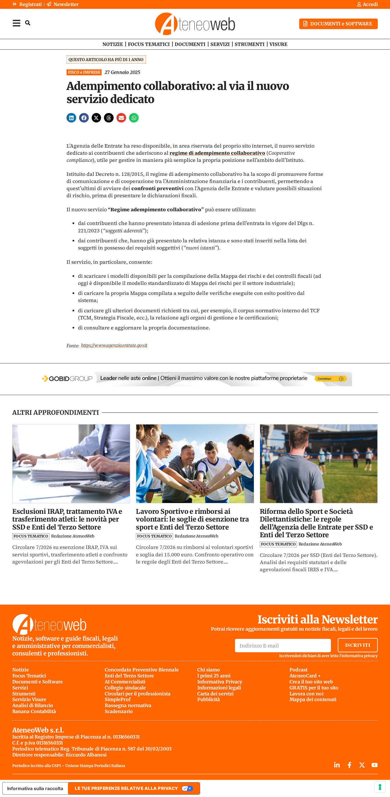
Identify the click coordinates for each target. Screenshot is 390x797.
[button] (71, 118)
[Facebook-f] (349, 765)
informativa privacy (359, 655)
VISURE (279, 44)
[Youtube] (374, 765)
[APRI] (16, 23)
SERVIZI (220, 44)
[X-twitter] (362, 765)
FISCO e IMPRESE (84, 72)
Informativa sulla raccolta (35, 788)
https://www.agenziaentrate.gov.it (114, 345)
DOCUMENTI (190, 44)
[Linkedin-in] (337, 765)
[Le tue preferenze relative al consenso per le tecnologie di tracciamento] (380, 787)
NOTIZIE (112, 44)
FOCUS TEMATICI (149, 44)
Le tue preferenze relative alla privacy (126, 788)
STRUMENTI (250, 44)
